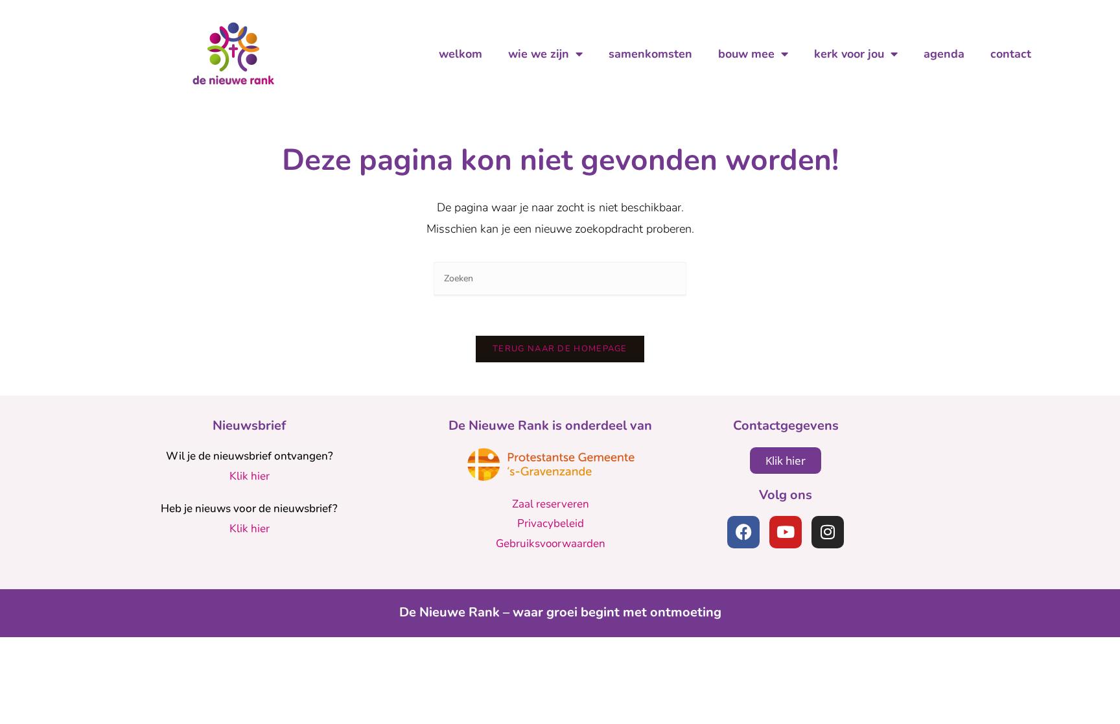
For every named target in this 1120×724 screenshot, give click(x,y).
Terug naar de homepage (560, 349)
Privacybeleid (550, 523)
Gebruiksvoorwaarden (550, 543)
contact (1010, 54)
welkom (460, 54)
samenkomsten (650, 54)
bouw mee (746, 54)
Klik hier (249, 476)
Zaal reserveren (550, 503)
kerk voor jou (849, 54)
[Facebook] (743, 532)
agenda (944, 54)
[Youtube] (785, 532)
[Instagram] (827, 532)
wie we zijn (538, 54)
